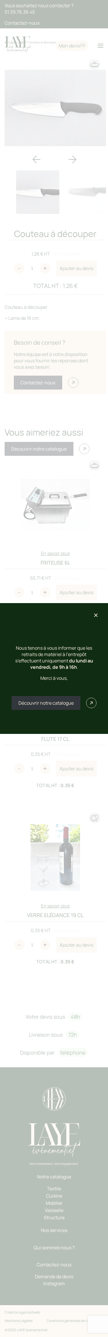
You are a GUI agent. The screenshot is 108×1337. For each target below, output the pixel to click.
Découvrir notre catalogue (46, 703)
